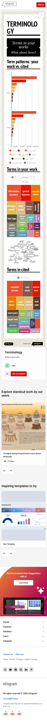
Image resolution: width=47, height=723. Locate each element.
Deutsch (12, 659)
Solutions (7, 631)
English (5, 659)
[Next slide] (10, 470)
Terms (6, 698)
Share (9, 344)
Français (34, 659)
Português (20, 659)
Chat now (19, 654)
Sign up (41, 5)
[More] (41, 14)
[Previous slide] (4, 470)
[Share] (7, 373)
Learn (5, 636)
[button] (13, 150)
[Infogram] (9, 5)
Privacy (14, 698)
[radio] (14, 177)
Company (7, 641)
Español (27, 659)
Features (7, 627)
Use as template (18, 374)
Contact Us (8, 654)
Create (6, 622)
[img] (24, 77)
